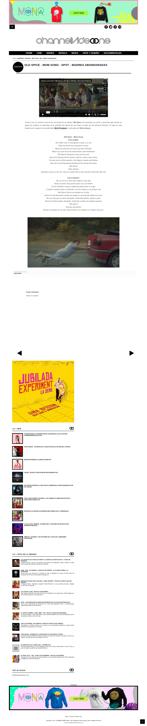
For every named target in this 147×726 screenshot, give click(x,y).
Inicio (14, 58)
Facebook (106, 27)
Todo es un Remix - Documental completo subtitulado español (42, 623)
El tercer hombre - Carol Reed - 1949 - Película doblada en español (44, 613)
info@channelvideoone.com (20, 675)
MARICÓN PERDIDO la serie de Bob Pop (37, 459)
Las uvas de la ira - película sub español (34, 591)
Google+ (115, 27)
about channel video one (73, 716)
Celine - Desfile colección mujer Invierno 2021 (41, 472)
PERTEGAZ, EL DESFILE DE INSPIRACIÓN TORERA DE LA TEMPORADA (46, 511)
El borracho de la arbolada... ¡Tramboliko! (36, 645)
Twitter (110, 27)
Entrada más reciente (19, 353)
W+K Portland (61, 128)
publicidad (17, 273)
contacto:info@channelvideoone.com (73, 722)
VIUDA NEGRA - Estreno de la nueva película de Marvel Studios (47, 447)
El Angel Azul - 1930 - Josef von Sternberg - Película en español (42, 655)
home (29, 53)
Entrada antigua (131, 353)
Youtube (119, 27)
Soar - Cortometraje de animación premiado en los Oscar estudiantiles (45, 602)
